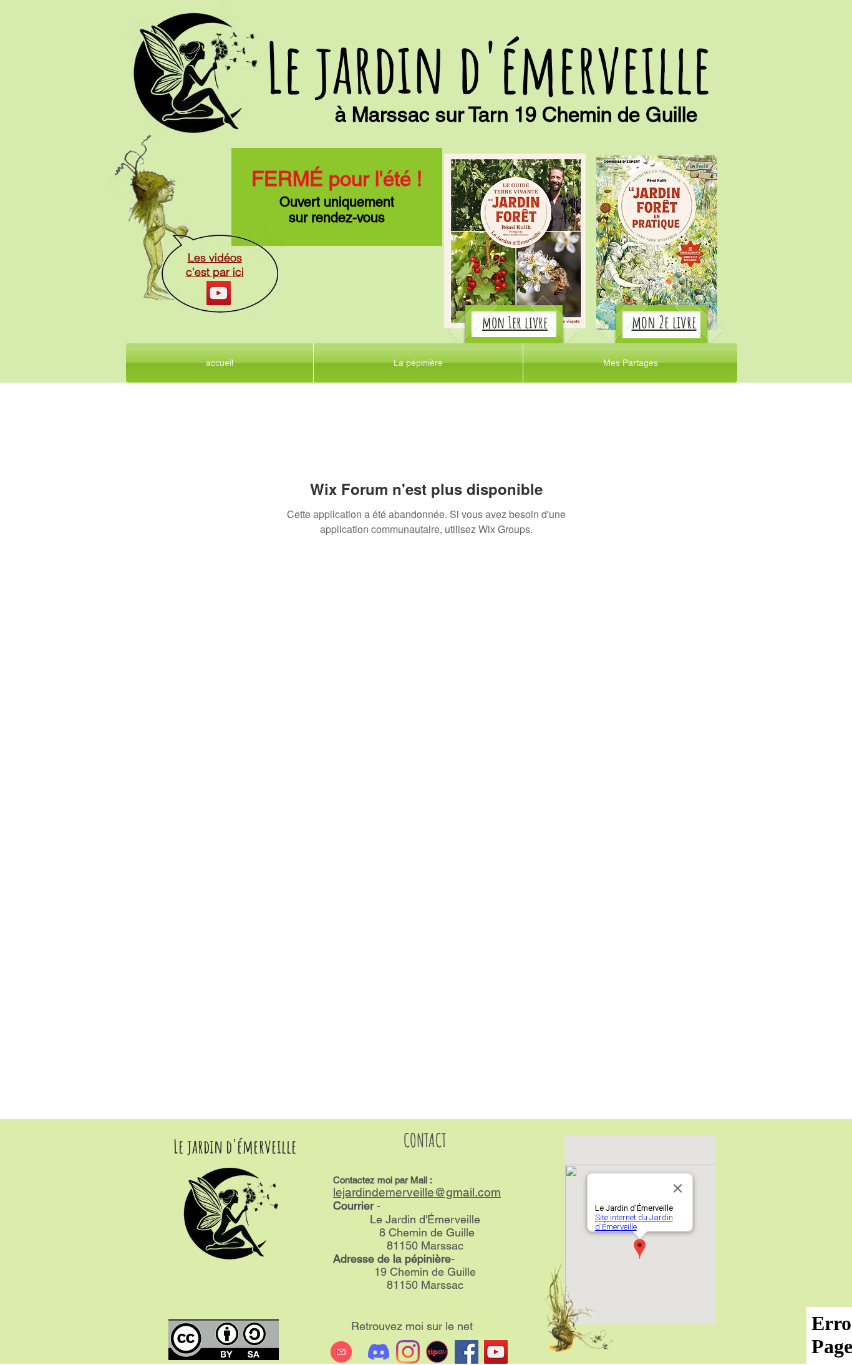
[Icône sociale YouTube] (496, 1352)
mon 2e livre (664, 322)
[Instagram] (408, 1352)
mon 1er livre (515, 322)
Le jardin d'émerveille (489, 67)
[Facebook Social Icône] (466, 1352)
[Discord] (378, 1352)
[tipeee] (437, 1352)
